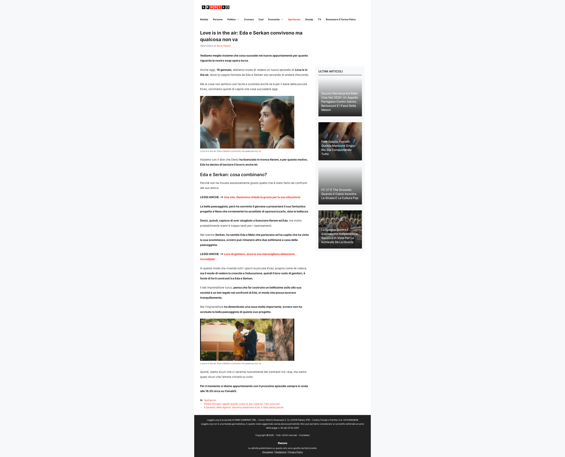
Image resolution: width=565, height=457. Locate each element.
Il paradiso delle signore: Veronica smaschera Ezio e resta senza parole (243, 407)
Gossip (309, 19)
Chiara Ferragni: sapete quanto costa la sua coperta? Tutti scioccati (242, 403)
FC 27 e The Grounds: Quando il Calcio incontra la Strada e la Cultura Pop (339, 194)
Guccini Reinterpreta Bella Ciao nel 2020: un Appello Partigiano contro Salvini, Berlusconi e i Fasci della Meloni (339, 102)
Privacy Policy (295, 452)
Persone (218, 19)
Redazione (280, 452)
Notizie (204, 19)
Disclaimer (267, 452)
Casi (261, 19)
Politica (231, 19)
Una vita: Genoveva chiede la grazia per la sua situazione (262, 197)
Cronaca (249, 19)
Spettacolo (294, 19)
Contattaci (304, 435)
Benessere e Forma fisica (340, 19)
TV (319, 19)
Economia (274, 19)
